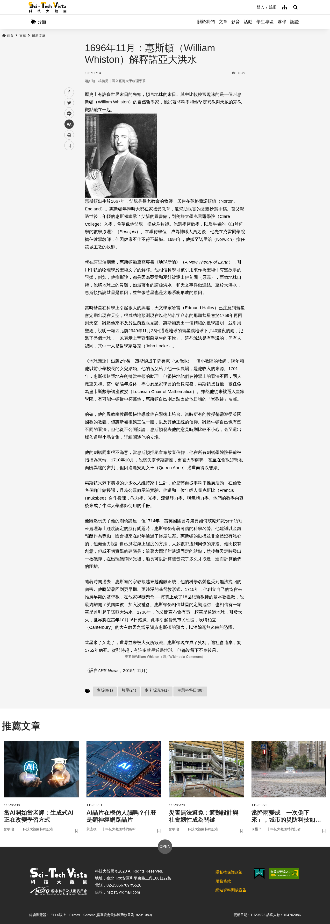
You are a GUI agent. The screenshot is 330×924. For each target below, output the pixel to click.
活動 (248, 21)
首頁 (10, 35)
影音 (235, 21)
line (68, 114)
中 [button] (69, 124)
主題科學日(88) (190, 690)
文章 (223, 21)
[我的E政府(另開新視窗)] (259, 873)
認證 (294, 21)
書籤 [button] (69, 145)
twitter (69, 103)
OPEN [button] (165, 847)
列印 (69, 135)
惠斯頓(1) (105, 690)
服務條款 (223, 881)
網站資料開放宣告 (230, 890)
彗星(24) (129, 690)
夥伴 (282, 21)
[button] (295, 7)
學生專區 (265, 21)
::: (253, 6)
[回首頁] (47, 7)
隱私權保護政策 (229, 872)
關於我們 (206, 21)
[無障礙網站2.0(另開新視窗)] (284, 873)
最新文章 (38, 35)
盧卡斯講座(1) (157, 690)
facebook (69, 92)
